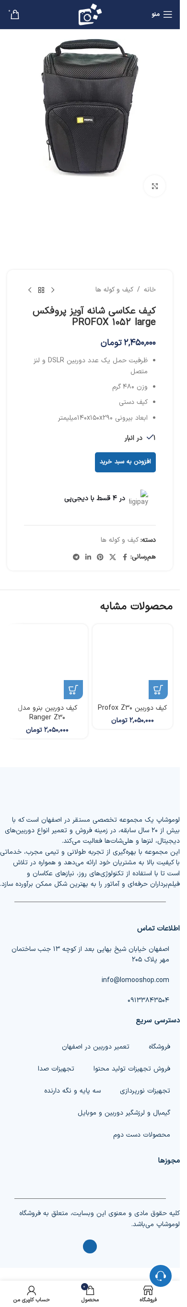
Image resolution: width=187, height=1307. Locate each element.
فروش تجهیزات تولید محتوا (132, 1069)
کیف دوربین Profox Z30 (132, 708)
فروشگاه (159, 1047)
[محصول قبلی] (52, 290)
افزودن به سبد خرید (125, 462)
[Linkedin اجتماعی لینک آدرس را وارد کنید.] (88, 557)
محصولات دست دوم (141, 1135)
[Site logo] (90, 14)
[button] (158, 689)
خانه (150, 290)
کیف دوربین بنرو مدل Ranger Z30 (47, 713)
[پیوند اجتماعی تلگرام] (76, 557)
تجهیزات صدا (56, 1069)
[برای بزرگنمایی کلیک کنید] (154, 186)
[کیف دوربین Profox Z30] (132, 664)
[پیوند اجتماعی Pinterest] (100, 557)
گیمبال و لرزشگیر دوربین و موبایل (124, 1113)
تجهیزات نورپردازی (145, 1091)
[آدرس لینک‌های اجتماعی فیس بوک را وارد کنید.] (124, 557)
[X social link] (112, 557)
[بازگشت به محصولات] (41, 290)
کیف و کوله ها (114, 290)
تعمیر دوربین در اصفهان (95, 1047)
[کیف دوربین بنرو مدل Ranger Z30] (47, 664)
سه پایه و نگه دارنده (72, 1091)
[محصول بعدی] (29, 290)
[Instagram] (90, 1246)
